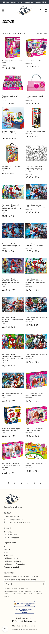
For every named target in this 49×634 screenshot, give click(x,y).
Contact (7, 552)
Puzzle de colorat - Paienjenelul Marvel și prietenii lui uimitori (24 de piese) (35, 281)
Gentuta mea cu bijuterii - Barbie (34, 97)
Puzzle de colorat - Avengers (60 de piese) (36, 318)
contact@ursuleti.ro (14, 519)
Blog (5, 546)
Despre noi (8, 555)
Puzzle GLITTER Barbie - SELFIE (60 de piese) (34, 429)
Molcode (19, 629)
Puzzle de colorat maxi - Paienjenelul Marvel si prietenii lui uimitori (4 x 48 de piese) (35, 169)
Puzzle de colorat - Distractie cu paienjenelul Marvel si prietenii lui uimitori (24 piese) (12, 357)
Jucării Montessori (11, 538)
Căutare (7, 549)
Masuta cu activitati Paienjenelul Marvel (9, 132)
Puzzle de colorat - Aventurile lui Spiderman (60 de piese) (12, 319)
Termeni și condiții (11, 567)
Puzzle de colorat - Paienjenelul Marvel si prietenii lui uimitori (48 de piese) (11, 281)
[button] (3, 10)
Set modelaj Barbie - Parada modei (12, 62)
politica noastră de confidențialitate (17, 591)
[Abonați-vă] (42, 584)
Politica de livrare (11, 558)
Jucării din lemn (10, 535)
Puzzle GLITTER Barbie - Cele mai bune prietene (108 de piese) (12, 465)
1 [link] (8, 483)
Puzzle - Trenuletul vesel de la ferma (35, 465)
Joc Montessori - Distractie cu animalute (12, 167)
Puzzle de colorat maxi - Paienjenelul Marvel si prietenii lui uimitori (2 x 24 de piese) (12, 207)
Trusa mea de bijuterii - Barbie (10, 97)
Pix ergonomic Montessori (35, 131)
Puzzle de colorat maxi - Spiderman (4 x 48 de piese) (35, 206)
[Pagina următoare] (40, 483)
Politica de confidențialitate (15, 564)
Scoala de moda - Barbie (34, 61)
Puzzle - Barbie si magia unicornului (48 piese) (34, 394)
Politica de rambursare (13, 561)
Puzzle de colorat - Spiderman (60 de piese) (11, 245)
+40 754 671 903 (13, 517)
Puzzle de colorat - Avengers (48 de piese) (12, 394)
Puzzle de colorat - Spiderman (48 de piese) (34, 245)
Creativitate (8, 532)
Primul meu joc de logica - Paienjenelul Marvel (11, 429)
